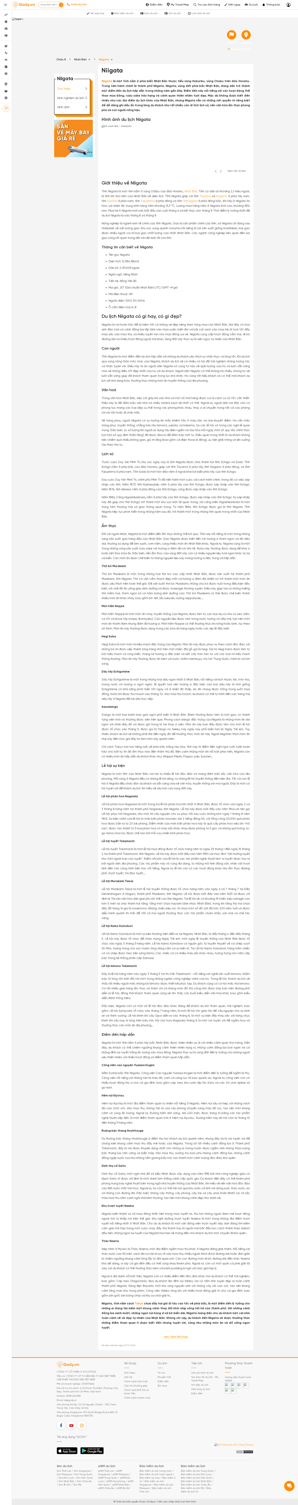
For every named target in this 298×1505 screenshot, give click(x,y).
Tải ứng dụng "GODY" (67, 1451)
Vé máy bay (97, 13)
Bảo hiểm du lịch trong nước (156, 1471)
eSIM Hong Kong (115, 1481)
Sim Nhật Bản (66, 1481)
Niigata (104, 59)
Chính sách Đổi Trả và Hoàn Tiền (136, 1392)
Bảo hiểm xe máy (150, 1478)
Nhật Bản (80, 59)
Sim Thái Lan (64, 1471)
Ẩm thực (162, 1386)
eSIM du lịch (106, 1466)
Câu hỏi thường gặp (135, 1386)
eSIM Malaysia (121, 1474)
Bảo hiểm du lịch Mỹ (192, 1488)
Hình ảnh (63, 107)
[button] (271, 4)
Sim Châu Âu (84, 1481)
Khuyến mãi (164, 1377)
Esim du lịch (151, 13)
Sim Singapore (82, 1471)
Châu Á (61, 59)
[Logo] (23, 5)
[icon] (231, 34)
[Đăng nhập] (288, 4)
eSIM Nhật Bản (120, 1485)
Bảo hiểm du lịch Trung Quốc (197, 1471)
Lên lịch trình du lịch (202, 1373)
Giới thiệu (64, 89)
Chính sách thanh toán (137, 1398)
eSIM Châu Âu (106, 1488)
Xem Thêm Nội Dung (175, 1337)
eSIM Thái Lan (106, 1471)
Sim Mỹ (77, 1485)
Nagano (221, 196)
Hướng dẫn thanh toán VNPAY (238, 1379)
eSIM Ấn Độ (123, 1488)
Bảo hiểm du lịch (123, 13)
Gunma (112, 201)
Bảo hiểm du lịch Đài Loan (196, 1474)
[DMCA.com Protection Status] (244, 1452)
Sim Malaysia (64, 1474)
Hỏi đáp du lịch (199, 1385)
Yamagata (190, 201)
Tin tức (161, 1373)
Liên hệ (128, 1377)
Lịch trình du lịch (201, 13)
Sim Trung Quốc (83, 1474)
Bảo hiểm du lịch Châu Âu (196, 1485)
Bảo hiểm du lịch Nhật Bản (196, 1481)
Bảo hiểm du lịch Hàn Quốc (196, 1478)
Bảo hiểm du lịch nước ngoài (156, 1474)
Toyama (205, 196)
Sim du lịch (174, 13)
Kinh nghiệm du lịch (70, 98)
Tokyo (139, 1303)
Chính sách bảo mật (136, 1381)
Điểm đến (163, 1381)
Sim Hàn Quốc (84, 1478)
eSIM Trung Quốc (107, 1478)
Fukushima (148, 201)
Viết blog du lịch (200, 1389)
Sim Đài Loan (66, 1478)
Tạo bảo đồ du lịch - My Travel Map (204, 1379)
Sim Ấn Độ (65, 1485)
